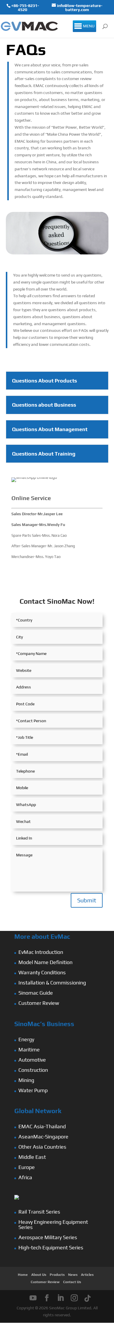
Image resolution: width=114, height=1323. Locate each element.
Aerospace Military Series (47, 1237)
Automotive (32, 1060)
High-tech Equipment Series (50, 1247)
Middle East (32, 1157)
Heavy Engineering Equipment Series (53, 1224)
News (72, 1275)
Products (57, 1275)
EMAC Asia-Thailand (42, 1126)
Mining (26, 1080)
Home (23, 1275)
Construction (33, 1070)
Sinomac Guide (35, 993)
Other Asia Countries (42, 1147)
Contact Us (72, 1282)
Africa (25, 1177)
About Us (38, 1275)
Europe (26, 1167)
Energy (26, 1039)
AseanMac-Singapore (43, 1137)
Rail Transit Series (39, 1212)
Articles (87, 1275)
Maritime (29, 1049)
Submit (86, 900)
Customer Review (38, 1003)
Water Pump (33, 1090)
